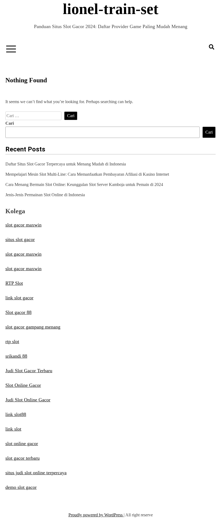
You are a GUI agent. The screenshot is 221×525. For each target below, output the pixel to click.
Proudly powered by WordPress (96, 515)
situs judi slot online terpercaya (36, 472)
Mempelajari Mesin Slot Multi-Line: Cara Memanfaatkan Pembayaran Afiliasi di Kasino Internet (87, 174)
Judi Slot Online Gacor (27, 399)
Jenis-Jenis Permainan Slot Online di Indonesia (45, 194)
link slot (13, 429)
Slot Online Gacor (23, 385)
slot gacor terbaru (22, 458)
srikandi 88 (16, 356)
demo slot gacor (21, 487)
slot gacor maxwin (23, 225)
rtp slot (12, 341)
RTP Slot (14, 283)
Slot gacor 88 (18, 312)
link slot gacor (19, 297)
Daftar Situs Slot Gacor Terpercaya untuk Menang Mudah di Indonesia (65, 164)
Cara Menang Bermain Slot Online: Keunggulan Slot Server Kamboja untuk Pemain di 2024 (84, 184)
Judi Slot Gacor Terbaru (28, 370)
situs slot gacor (20, 239)
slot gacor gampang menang (32, 327)
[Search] (211, 47)
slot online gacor (21, 443)
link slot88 (15, 414)
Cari (9, 123)
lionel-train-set (110, 9)
